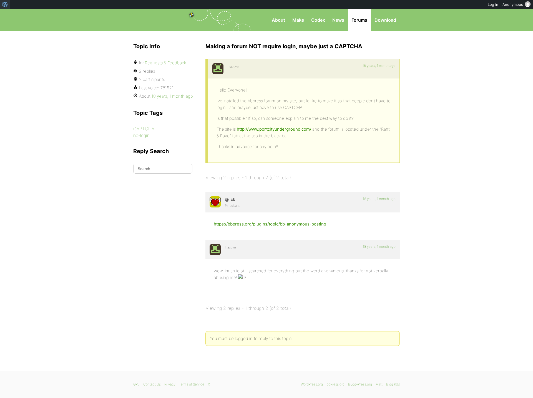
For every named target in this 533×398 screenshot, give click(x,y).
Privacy (169, 384)
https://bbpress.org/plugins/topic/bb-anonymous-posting (270, 224)
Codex (318, 20)
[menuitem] (5, 4)
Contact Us (152, 384)
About (278, 20)
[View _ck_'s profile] (215, 201)
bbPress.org (162, 20)
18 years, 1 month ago (379, 66)
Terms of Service (191, 384)
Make (298, 20)
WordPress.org (312, 384)
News (338, 20)
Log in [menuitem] (493, 4)
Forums (359, 20)
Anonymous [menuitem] (512, 4)
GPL (136, 384)
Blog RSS (393, 384)
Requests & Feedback (165, 62)
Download (385, 20)
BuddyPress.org (360, 384)
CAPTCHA (143, 128)
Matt (379, 384)
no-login (141, 135)
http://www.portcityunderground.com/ (274, 129)
